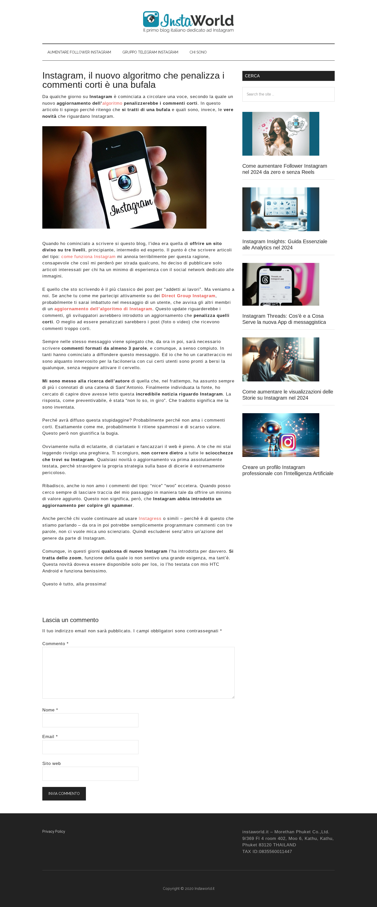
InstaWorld (188, 21)
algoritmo (112, 103)
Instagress (149, 518)
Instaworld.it (204, 889)
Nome (50, 710)
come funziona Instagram (88, 256)
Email (50, 736)
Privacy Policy (53, 831)
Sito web (51, 763)
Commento (55, 643)
